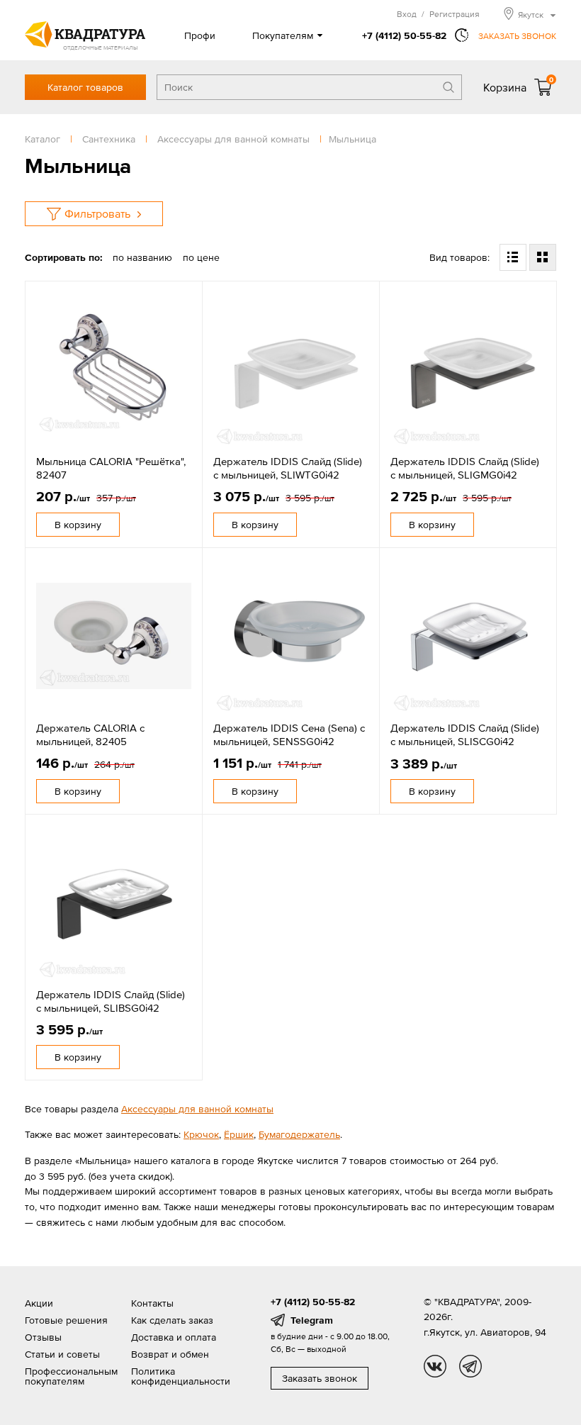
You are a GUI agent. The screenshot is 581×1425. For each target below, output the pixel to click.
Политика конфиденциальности (180, 1376)
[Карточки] (542, 257)
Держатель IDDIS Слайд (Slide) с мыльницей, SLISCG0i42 (464, 735)
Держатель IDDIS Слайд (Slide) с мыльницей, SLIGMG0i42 (464, 468)
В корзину (78, 524)
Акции (39, 1303)
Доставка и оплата (173, 1337)
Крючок (201, 1134)
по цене (201, 257)
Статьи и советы (62, 1354)
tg (470, 1366)
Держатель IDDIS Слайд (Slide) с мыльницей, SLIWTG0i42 (287, 468)
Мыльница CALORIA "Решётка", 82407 (111, 468)
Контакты (152, 1303)
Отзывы (43, 1337)
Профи (199, 35)
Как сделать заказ (172, 1320)
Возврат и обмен (170, 1354)
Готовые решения (66, 1320)
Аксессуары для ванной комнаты (197, 1108)
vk (435, 1366)
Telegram (311, 1320)
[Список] (513, 257)
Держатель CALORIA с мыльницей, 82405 (90, 735)
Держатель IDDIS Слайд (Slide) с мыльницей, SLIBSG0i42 (110, 1001)
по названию (142, 257)
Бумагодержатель (299, 1134)
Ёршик (239, 1134)
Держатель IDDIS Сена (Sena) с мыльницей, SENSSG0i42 (289, 735)
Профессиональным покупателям (71, 1376)
